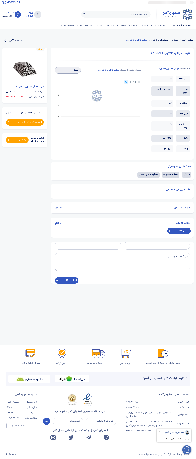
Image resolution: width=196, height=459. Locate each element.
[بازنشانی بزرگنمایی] (135, 82)
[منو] (139, 82)
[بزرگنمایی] (118, 82)
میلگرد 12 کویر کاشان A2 (137, 40)
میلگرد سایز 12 (170, 175)
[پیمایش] (130, 82)
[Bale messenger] (106, 437)
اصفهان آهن (188, 40)
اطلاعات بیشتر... (18, 426)
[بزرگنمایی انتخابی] (126, 82)
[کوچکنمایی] (122, 82)
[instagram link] (53, 437)
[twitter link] (71, 437)
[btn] (18, 14)
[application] (98, 118)
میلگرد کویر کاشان (159, 40)
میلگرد (175, 40)
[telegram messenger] (88, 437)
